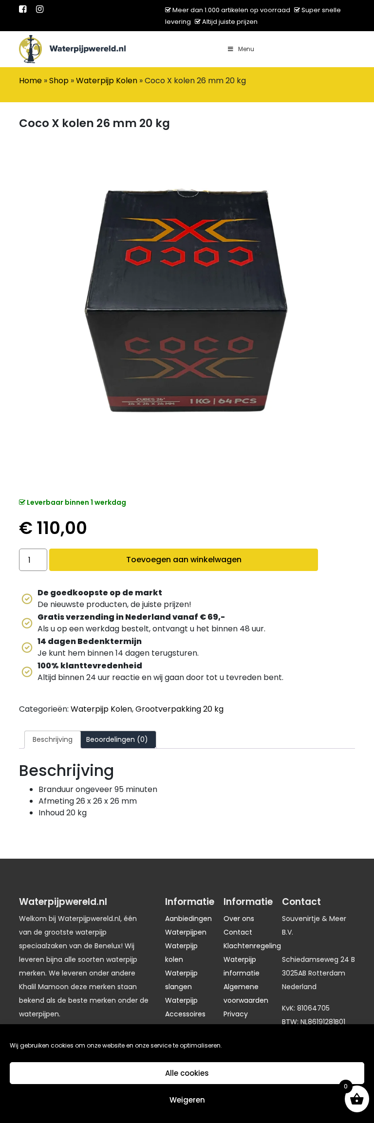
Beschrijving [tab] (53, 739)
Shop (59, 80)
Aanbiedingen (188, 918)
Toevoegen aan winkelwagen (184, 559)
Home (30, 80)
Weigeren (187, 1100)
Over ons (239, 918)
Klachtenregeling (252, 946)
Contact (238, 932)
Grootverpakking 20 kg (179, 709)
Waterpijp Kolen (106, 80)
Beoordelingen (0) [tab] (117, 739)
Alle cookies (187, 1073)
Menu (246, 49)
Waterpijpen (185, 932)
